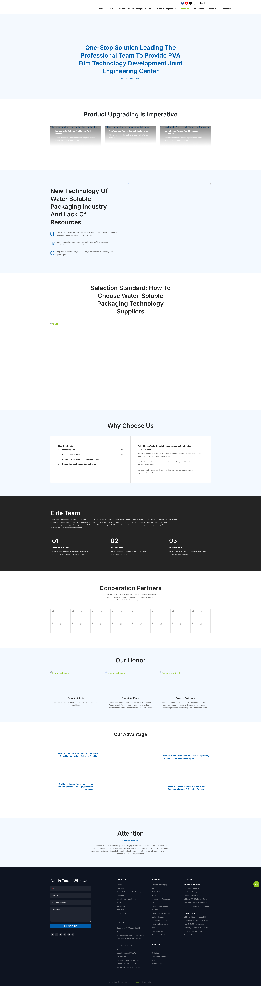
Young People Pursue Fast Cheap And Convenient (181, 132)
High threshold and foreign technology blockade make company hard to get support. (86, 253)
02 (114, 540)
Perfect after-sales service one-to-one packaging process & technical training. (186, 787)
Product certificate (130, 698)
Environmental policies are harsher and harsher (73, 132)
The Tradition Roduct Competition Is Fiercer (129, 131)
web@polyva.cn (195, 892)
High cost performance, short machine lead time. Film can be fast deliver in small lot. (78, 754)
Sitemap (135, 982)
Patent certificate (76, 698)
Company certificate (185, 698)
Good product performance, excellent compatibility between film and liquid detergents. (185, 757)
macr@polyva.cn (196, 931)
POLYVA (124, 78)
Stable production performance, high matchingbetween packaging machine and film (75, 786)
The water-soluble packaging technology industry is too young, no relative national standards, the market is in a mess (87, 233)
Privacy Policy (146, 982)
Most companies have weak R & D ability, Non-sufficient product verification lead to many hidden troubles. (83, 243)
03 (173, 540)
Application (134, 78)
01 (55, 540)
